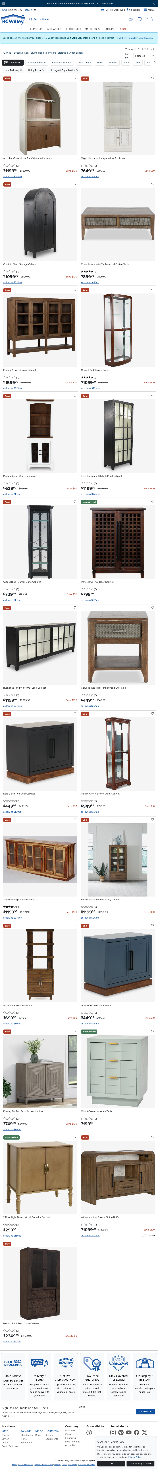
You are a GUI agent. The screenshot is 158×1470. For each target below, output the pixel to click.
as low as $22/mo (12, 282)
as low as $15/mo (90, 176)
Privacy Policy (134, 1457)
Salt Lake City (14, 9)
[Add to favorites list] (75, 78)
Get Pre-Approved (115, 9)
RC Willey (7, 52)
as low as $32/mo (12, 388)
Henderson (27, 1435)
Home (14, 1465)
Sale (125, 29)
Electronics (73, 29)
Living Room (38, 52)
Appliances (54, 29)
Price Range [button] (84, 62)
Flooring (109, 29)
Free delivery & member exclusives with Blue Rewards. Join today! (79, 3)
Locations (8, 1426)
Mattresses (92, 29)
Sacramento (52, 1438)
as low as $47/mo (12, 1341)
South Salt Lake (10, 1446)
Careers (69, 1434)
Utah (5, 1431)
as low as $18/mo (90, 282)
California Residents (86, 1465)
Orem (5, 1442)
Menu (151, 9)
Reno (24, 1438)
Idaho (39, 1431)
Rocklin (50, 1435)
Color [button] (138, 62)
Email (82, 1406)
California (52, 1431)
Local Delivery (22, 52)
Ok (111, 1463)
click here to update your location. (135, 38)
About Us (70, 1445)
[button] (19, 3)
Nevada (26, 1431)
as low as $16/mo (90, 600)
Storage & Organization (70, 52)
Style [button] (126, 62)
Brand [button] (100, 62)
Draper (5, 1435)
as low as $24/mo (12, 176)
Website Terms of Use (44, 1465)
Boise (38, 1435)
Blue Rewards (72, 1441)
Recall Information (25, 1465)
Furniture (36, 29)
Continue (145, 1411)
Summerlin (27, 1442)
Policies (57, 1465)
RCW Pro (70, 1430)
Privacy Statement (69, 1465)
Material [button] (113, 62)
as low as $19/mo (90, 811)
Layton (5, 1438)
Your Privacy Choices (140, 1463)
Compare (150, 1235)
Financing (70, 1438)
